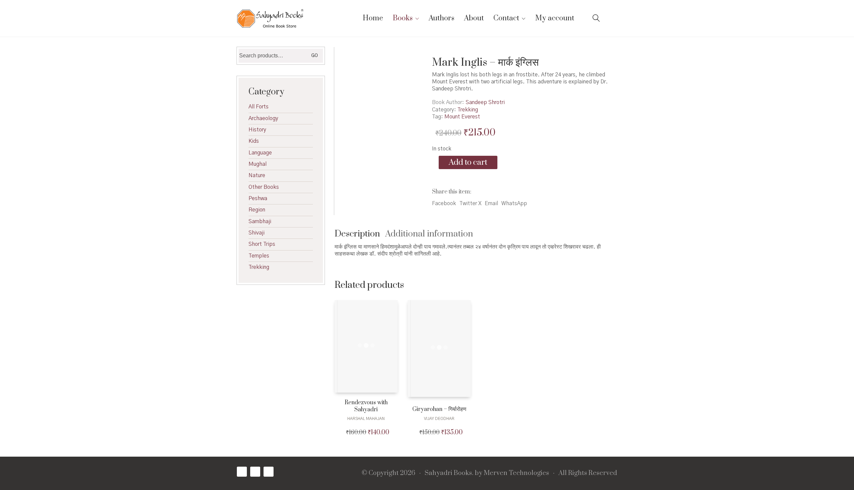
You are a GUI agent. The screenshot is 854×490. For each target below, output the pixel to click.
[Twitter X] (255, 472)
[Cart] (613, 18)
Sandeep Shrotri (485, 102)
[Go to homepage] (270, 18)
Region (257, 209)
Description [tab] (357, 233)
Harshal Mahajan (366, 419)
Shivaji (257, 232)
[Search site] (596, 19)
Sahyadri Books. (449, 473)
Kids (254, 141)
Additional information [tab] (429, 233)
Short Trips (262, 244)
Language (260, 152)
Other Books (264, 187)
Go (314, 55)
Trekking (467, 109)
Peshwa (258, 198)
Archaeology (263, 118)
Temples (259, 256)
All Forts (259, 106)
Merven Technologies (516, 473)
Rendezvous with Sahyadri (366, 406)
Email (491, 203)
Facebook (444, 203)
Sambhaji (260, 221)
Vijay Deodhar (439, 419)
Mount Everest (462, 116)
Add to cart (468, 162)
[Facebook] (242, 472)
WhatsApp (514, 203)
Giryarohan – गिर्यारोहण (439, 409)
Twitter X (470, 203)
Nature (257, 175)
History (257, 129)
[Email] (269, 472)
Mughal (258, 164)
